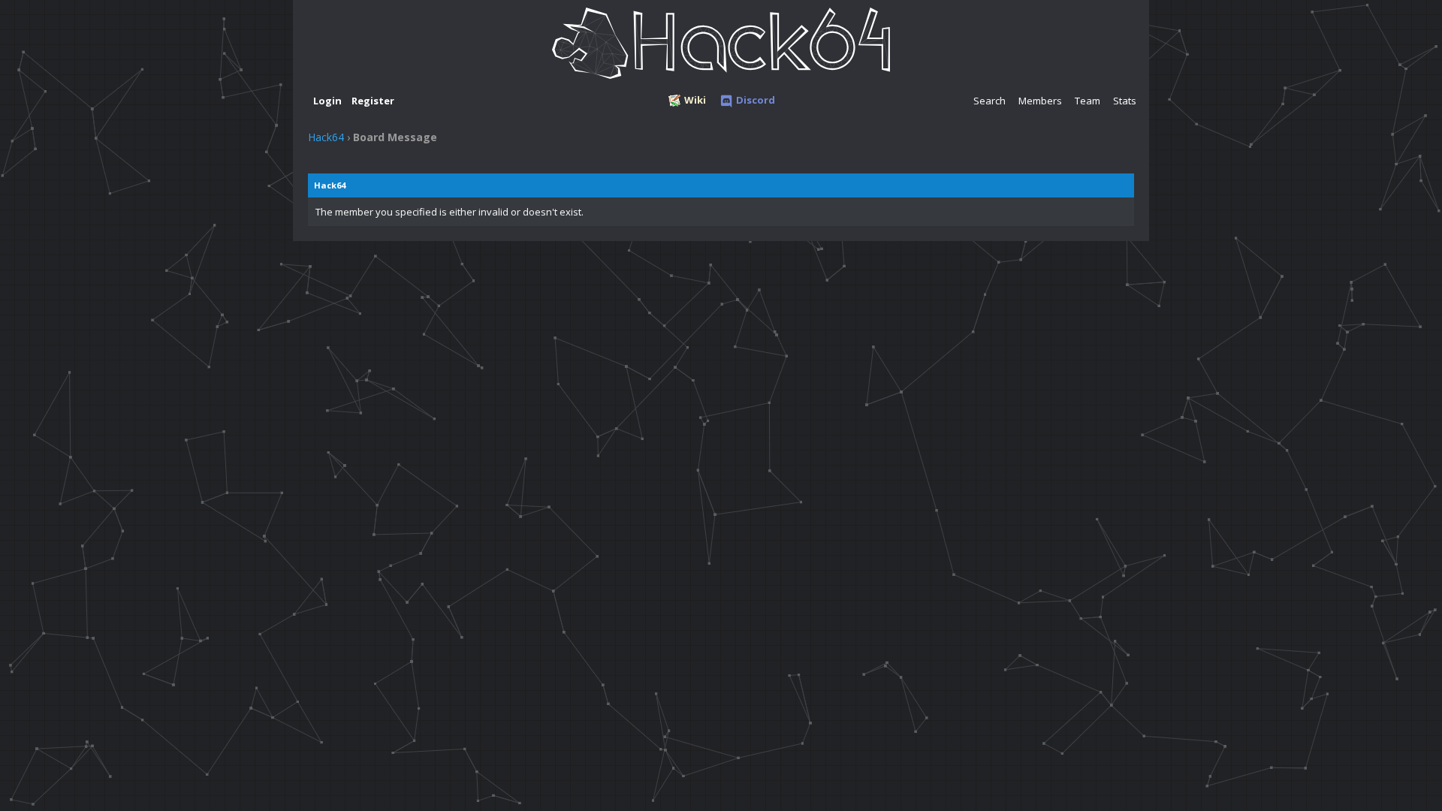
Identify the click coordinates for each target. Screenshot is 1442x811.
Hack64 (326, 137)
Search (989, 101)
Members (1040, 101)
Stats (1124, 101)
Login (327, 100)
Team (1087, 101)
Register (372, 100)
